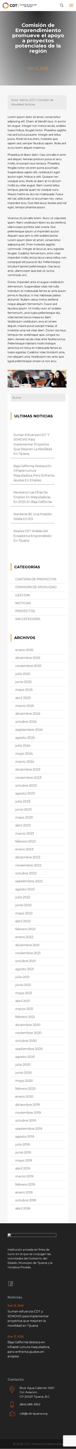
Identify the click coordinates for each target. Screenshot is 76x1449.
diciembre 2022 (27, 857)
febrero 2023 (25, 841)
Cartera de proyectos (35, 579)
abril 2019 (22, 1168)
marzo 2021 (24, 1009)
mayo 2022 (24, 913)
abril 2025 (23, 698)
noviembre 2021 (28, 953)
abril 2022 (23, 921)
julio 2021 (22, 977)
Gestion (22, 595)
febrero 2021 (25, 1017)
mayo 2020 (24, 1081)
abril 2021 (22, 1001)
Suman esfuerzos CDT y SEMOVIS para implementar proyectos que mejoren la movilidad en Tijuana (32, 444)
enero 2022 (24, 937)
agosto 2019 (24, 1136)
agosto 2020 (25, 1057)
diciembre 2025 (27, 658)
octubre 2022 (26, 873)
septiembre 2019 (28, 1128)
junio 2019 (23, 1152)
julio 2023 (22, 801)
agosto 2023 (25, 793)
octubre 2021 (25, 961)
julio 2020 (22, 1064)
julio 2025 (22, 674)
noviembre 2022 (28, 865)
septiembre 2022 (29, 881)
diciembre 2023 (27, 769)
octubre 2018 (25, 1200)
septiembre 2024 (29, 730)
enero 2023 (24, 849)
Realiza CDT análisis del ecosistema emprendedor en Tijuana (32, 535)
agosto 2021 (24, 969)
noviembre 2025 (28, 666)
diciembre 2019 (27, 1104)
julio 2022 (22, 897)
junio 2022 (23, 905)
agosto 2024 (25, 737)
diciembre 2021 (27, 945)
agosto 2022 (25, 889)
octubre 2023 (26, 785)
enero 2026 (24, 650)
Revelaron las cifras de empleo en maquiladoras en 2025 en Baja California (32, 497)
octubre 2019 (25, 1120)
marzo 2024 (24, 761)
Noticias (23, 603)
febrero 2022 (25, 929)
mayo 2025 (24, 690)
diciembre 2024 (27, 713)
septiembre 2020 (29, 1049)
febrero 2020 (25, 1088)
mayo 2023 (24, 817)
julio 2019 (22, 1144)
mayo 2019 (23, 1160)
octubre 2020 (26, 1041)
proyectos (25, 611)
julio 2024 (22, 745)
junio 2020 (23, 1072)
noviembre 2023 (28, 777)
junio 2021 (23, 985)
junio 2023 (23, 809)
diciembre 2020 (27, 1025)
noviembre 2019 (28, 1112)
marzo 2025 (24, 706)
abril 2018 (22, 1208)
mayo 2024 (24, 753)
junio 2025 (23, 682)
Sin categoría (27, 619)
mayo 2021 (23, 993)
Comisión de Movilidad (36, 587)
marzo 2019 (24, 1176)
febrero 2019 (25, 1184)
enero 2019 (24, 1192)
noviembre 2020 (28, 1033)
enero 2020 (24, 1096)
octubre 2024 (26, 721)
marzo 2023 (24, 833)
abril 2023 (23, 825)
